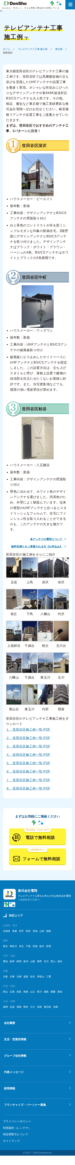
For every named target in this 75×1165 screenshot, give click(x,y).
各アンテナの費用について (46, 539)
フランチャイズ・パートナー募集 (25, 1104)
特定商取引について (15, 1134)
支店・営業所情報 (15, 1039)
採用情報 (9, 1088)
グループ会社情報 (15, 1055)
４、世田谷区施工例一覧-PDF (28, 754)
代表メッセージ (14, 1072)
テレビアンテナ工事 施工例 (32, 49)
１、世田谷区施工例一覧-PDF (28, 729)
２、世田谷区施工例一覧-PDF (28, 738)
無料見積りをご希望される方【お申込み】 (37, 546)
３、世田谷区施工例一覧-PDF (28, 746)
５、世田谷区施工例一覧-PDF (28, 763)
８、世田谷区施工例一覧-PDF (28, 788)
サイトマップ (11, 1140)
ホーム (6, 49)
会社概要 (9, 1022)
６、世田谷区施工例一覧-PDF (28, 771)
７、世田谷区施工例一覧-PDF (28, 780)
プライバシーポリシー (17, 1121)
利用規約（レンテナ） (17, 1127)
